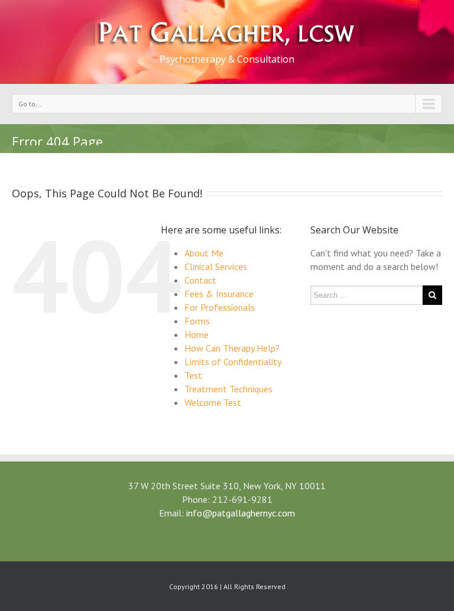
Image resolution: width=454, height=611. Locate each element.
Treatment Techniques (228, 389)
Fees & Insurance (219, 294)
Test (193, 375)
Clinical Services (215, 266)
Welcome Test (212, 402)
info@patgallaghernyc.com (240, 513)
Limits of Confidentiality (232, 362)
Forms (197, 321)
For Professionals (219, 307)
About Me (203, 253)
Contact (200, 280)
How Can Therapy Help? (232, 348)
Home (196, 334)
